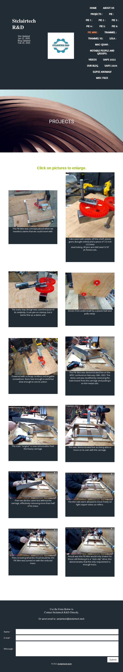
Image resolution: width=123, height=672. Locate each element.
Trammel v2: (95, 38)
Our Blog (92, 65)
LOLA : (113, 38)
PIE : (111, 14)
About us (108, 7)
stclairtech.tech (64, 664)
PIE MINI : (93, 32)
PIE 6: (115, 26)
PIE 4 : (89, 26)
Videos (93, 59)
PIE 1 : (89, 20)
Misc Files (102, 77)
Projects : (97, 14)
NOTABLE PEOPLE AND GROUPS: (102, 52)
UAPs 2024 (111, 65)
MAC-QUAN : (102, 44)
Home (93, 7)
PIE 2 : (102, 20)
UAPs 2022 (109, 59)
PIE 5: (102, 26)
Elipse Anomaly (102, 71)
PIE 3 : (115, 20)
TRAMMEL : (110, 32)
